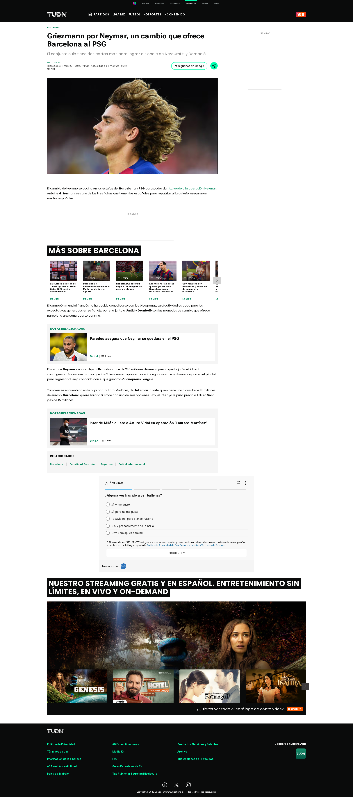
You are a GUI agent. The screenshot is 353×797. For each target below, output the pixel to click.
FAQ (114, 758)
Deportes (107, 464)
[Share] (214, 65)
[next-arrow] (217, 280)
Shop (216, 4)
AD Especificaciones (125, 744)
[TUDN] (57, 14)
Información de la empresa (64, 758)
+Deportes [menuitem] (152, 14)
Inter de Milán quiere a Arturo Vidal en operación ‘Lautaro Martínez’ (148, 423)
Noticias (160, 4)
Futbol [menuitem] (134, 14)
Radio (205, 4)
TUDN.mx (56, 62)
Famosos (175, 4)
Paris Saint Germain (82, 464)
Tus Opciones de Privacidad (195, 758)
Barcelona (53, 27)
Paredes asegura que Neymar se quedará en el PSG (134, 338)
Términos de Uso (58, 751)
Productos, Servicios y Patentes (197, 744)
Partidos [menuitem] (101, 14)
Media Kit (118, 751)
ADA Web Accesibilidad (62, 766)
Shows (145, 4)
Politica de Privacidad (61, 744)
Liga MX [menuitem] (119, 14)
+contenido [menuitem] (175, 14)
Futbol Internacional (132, 464)
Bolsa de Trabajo (58, 773)
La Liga (54, 298)
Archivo (182, 751)
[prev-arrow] (44, 686)
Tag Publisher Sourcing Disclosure (134, 773)
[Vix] (301, 14)
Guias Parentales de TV (127, 766)
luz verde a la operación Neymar (192, 188)
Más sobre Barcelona (94, 251)
